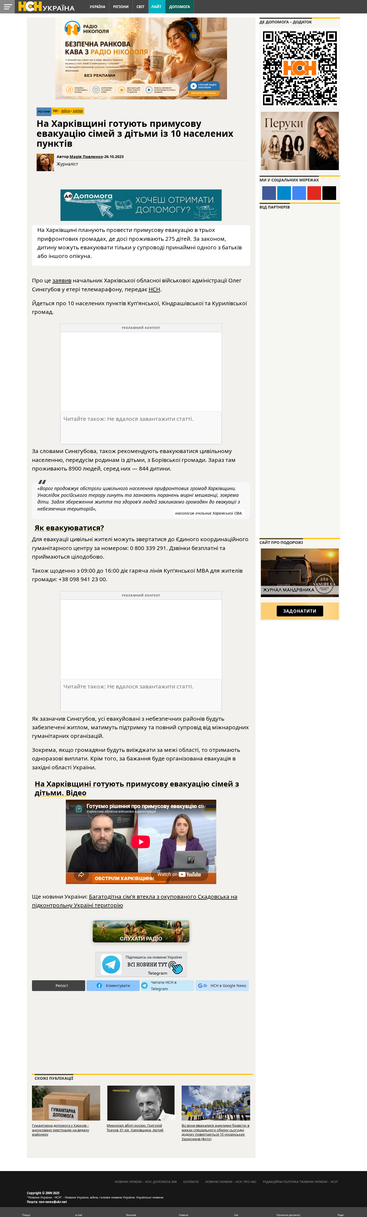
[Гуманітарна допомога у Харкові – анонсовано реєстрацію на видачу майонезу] (66, 1108)
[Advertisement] (141, 369)
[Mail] (329, 193)
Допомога (179, 6)
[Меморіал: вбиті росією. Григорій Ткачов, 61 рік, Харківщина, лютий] (141, 1108)
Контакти (191, 1182)
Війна (65, 111)
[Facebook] (269, 193)
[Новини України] (46, 6)
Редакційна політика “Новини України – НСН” (300, 1182)
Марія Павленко (86, 156)
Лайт (156, 6)
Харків (78, 111)
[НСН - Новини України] (141, 965)
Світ (140, 6)
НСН (154, 289)
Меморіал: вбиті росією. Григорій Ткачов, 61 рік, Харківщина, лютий (135, 1127)
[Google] (299, 193)
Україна (97, 6)
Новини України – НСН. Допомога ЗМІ (146, 1182)
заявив (61, 280)
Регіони (121, 6)
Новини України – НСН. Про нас (231, 1182)
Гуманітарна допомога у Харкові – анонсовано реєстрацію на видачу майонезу (60, 1130)
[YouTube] (314, 193)
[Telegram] (284, 193)
